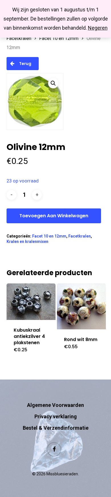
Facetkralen (19, 38)
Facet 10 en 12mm (59, 38)
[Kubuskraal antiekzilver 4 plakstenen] (31, 301)
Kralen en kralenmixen (27, 241)
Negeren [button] (98, 28)
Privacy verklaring (55, 416)
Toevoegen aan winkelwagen (53, 215)
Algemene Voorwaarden (55, 405)
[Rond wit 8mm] (81, 306)
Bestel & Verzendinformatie (56, 428)
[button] (53, 83)
